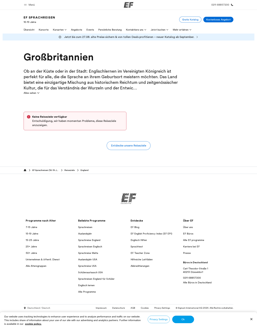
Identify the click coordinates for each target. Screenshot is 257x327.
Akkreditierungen (140, 265)
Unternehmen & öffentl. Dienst (43, 259)
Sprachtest (137, 246)
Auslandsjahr (85, 233)
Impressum (101, 308)
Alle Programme (87, 291)
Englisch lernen (86, 285)
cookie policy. (33, 323)
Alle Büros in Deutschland (197, 282)
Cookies (145, 308)
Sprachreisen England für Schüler (96, 278)
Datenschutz (118, 308)
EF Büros (188, 233)
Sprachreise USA (87, 265)
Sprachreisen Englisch (90, 246)
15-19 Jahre (32, 233)
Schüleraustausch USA (90, 272)
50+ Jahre (31, 253)
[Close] (251, 319)
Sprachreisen (85, 227)
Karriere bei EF (191, 246)
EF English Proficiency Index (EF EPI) (151, 233)
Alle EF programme (193, 240)
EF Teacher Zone (140, 253)
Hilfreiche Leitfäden (142, 259)
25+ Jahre (31, 246)
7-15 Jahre (31, 227)
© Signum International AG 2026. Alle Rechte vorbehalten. (204, 308)
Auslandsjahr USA (87, 259)
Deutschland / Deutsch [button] (38, 308)
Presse (187, 253)
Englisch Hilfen (139, 240)
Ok (183, 319)
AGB (133, 308)
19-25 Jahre (32, 240)
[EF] (128, 5)
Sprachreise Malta (88, 253)
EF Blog (135, 227)
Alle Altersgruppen (36, 265)
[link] (39, 19)
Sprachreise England (89, 240)
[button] (30, 5)
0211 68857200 (192, 277)
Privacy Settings (159, 319)
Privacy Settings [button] (162, 308)
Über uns (188, 227)
